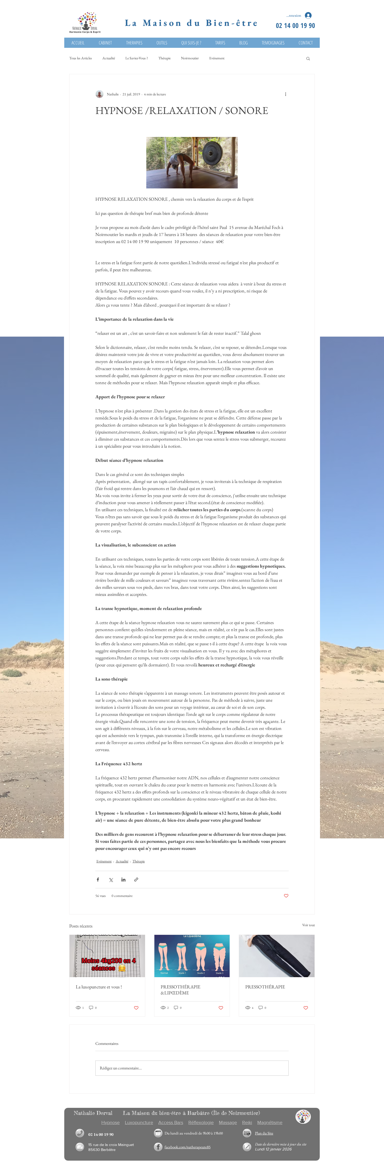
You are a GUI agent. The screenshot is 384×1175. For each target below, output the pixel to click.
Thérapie (164, 58)
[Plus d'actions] (285, 94)
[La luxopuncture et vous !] (107, 956)
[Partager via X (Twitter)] (110, 879)
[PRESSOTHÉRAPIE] (277, 956)
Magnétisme (269, 1122)
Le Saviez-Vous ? (136, 58)
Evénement (216, 58)
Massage (228, 1122)
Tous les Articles (80, 58)
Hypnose (110, 1122)
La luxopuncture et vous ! (99, 987)
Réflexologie (201, 1122)
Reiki (247, 1122)
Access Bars (170, 1122)
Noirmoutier (190, 58)
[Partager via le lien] (136, 879)
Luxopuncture (139, 1122)
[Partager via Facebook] (97, 879)
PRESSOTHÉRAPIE (265, 987)
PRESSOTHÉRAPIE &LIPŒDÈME (180, 990)
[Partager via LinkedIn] (123, 879)
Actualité (108, 58)
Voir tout (308, 925)
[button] (308, 58)
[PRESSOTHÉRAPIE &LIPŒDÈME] (192, 956)
